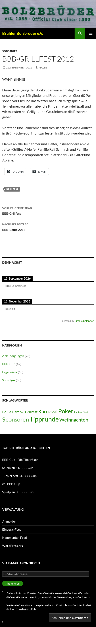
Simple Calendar (84, 320)
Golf (22, 412)
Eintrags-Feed (11, 529)
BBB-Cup (8, 364)
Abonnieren (13, 583)
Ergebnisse (9, 372)
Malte (42, 67)
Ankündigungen (13, 356)
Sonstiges (9, 51)
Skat (85, 412)
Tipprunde (44, 419)
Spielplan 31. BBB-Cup (17, 468)
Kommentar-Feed (14, 537)
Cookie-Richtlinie (26, 609)
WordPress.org (12, 546)
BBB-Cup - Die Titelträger (20, 459)
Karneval (48, 411)
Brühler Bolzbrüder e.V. (22, 33)
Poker (65, 411)
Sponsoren (15, 419)
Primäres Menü (90, 33)
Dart (15, 412)
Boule (6, 412)
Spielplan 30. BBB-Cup (17, 492)
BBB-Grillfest (17, 210)
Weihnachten (73, 420)
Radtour (78, 412)
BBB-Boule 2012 (15, 227)
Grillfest (12, 189)
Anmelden (9, 521)
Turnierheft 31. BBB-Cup (19, 476)
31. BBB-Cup (11, 484)
